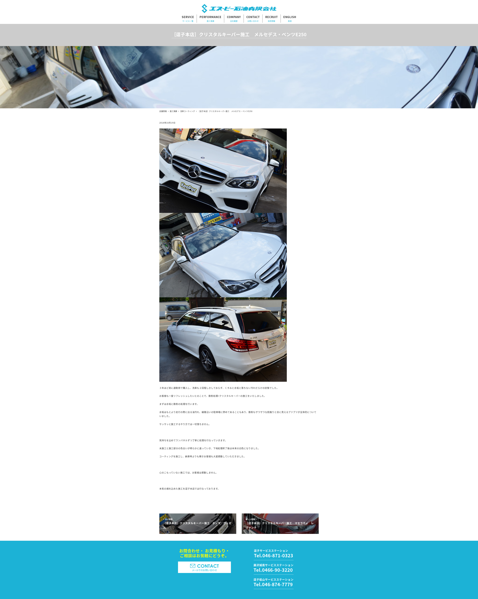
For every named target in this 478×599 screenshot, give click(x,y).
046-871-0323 (277, 555)
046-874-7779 (277, 584)
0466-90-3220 (277, 570)
